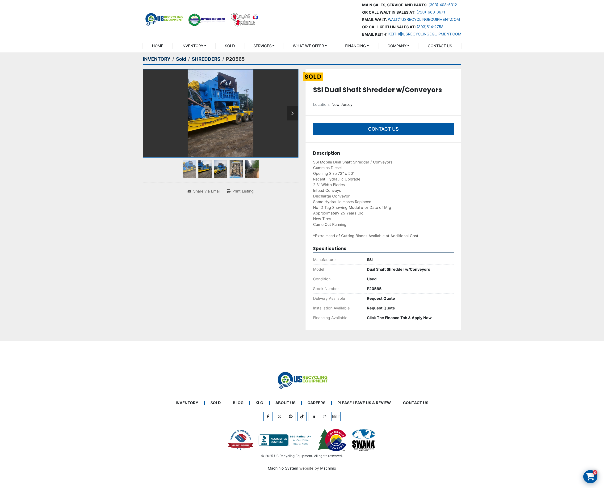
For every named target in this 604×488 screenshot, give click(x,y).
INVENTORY (192, 45)
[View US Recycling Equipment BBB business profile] (286, 440)
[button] (193, 45)
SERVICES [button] (262, 45)
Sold (230, 45)
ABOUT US (285, 402)
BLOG (238, 402)
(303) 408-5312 (442, 4)
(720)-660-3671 (430, 12)
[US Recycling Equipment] (302, 380)
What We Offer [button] (308, 45)
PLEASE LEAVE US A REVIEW (364, 402)
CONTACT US (440, 45)
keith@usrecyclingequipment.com (424, 34)
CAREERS (316, 402)
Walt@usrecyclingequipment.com (424, 19)
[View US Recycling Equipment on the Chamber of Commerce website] (241, 440)
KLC (259, 402)
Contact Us (383, 129)
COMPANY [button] (397, 45)
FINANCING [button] (355, 45)
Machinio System (283, 468)
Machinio (328, 468)
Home (157, 45)
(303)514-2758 (430, 26)
